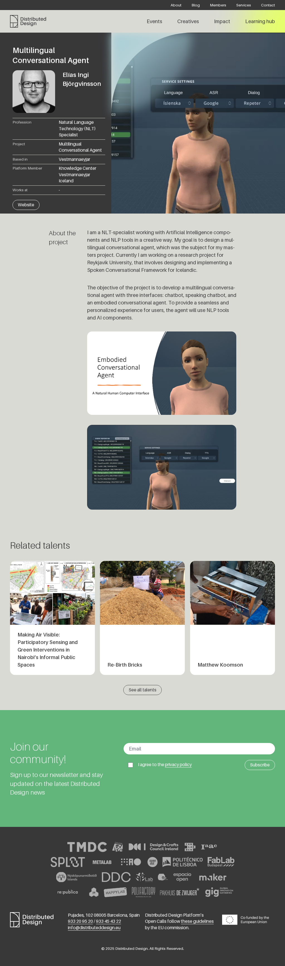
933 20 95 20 (80, 921)
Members (218, 5)
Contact (268, 5)
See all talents (142, 690)
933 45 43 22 (108, 921)
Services (243, 5)
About (176, 5)
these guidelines (197, 921)
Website (26, 204)
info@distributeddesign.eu (94, 927)
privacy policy (178, 764)
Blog (195, 5)
